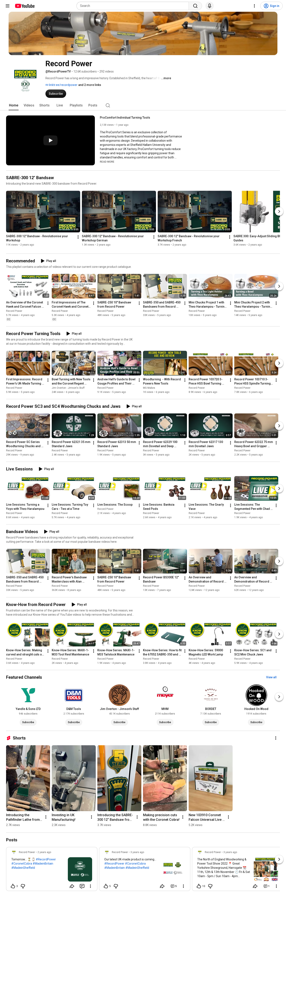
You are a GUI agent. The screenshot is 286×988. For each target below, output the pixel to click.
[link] (51, 870)
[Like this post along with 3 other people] (13, 886)
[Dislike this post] (22, 886)
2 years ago (44, 852)
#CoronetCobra (21, 863)
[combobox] (134, 5)
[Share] (72, 886)
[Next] (279, 211)
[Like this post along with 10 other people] (199, 886)
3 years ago (137, 852)
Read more (107, 161)
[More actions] (78, 237)
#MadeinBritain (43, 863)
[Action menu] (90, 886)
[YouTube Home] (24, 6)
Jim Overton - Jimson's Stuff (68, 387)
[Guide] (7, 5)
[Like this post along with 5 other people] (106, 886)
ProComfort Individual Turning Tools (125, 117)
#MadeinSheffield (23, 867)
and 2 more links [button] (89, 85)
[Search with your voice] (209, 6)
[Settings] (254, 5)
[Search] (195, 6)
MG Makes (149, 387)
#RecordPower (46, 859)
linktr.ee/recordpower (62, 85)
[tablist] (143, 105)
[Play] (50, 140)
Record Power (14, 310)
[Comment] (82, 886)
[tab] (14, 105)
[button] (107, 161)
